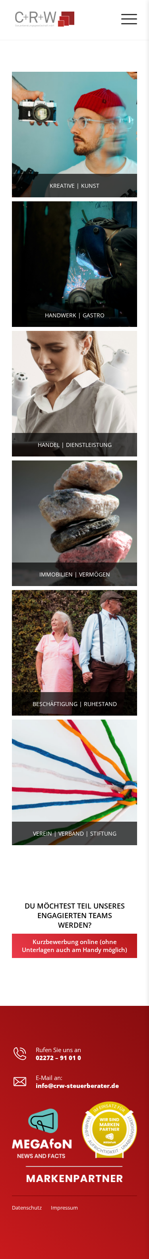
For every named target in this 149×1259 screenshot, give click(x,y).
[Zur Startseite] (29, 20)
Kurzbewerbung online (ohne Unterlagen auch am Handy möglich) (74, 946)
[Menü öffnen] (129, 19)
